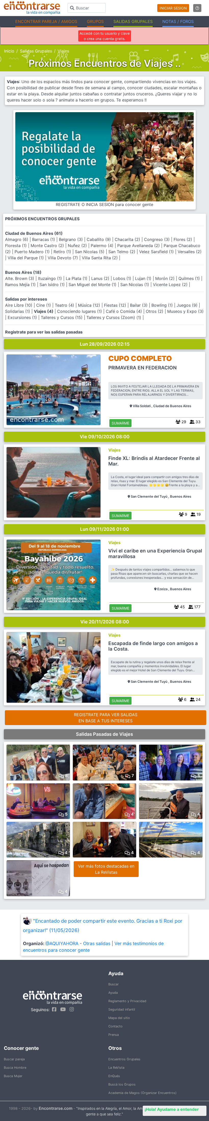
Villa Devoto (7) (63, 257)
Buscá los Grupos (122, 1084)
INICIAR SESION (173, 8)
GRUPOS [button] (95, 21)
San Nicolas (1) (135, 284)
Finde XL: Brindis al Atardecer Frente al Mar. (154, 461)
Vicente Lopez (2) (171, 284)
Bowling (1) (162, 305)
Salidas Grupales (36, 51)
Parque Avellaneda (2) (139, 245)
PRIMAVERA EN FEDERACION (142, 368)
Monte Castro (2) (48, 245)
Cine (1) (44, 305)
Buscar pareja (14, 1059)
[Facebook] (52, 1009)
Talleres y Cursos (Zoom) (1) (114, 317)
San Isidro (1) (53, 284)
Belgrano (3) (71, 239)
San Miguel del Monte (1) (93, 284)
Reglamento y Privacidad (127, 1001)
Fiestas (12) (115, 305)
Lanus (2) (101, 278)
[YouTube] (62, 1009)
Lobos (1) (123, 278)
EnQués (114, 1076)
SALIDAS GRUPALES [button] (133, 21)
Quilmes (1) (189, 278)
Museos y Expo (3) (185, 311)
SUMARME (120, 423)
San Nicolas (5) (90, 251)
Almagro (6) (17, 239)
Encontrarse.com (55, 1108)
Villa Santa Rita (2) (100, 257)
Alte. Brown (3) (20, 278)
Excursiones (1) (23, 317)
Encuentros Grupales (124, 1059)
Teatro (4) (65, 305)
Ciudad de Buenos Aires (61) (34, 233)
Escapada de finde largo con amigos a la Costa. (153, 646)
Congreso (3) (157, 239)
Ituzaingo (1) (50, 278)
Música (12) (89, 305)
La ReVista (116, 1068)
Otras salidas (96, 943)
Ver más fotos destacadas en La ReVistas (106, 869)
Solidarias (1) (18, 311)
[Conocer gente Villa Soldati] (53, 389)
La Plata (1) (77, 278)
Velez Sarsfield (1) (157, 251)
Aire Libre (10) (19, 305)
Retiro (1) (63, 251)
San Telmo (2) (122, 251)
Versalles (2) (190, 251)
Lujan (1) (144, 278)
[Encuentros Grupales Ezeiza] (53, 574)
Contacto (115, 1026)
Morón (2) (165, 278)
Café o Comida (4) (124, 311)
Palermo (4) (103, 245)
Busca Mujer (13, 1076)
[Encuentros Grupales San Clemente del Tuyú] (53, 482)
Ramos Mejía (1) (21, 284)
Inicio (9, 51)
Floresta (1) (16, 245)
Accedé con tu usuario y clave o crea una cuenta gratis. (105, 36)
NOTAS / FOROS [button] (178, 21)
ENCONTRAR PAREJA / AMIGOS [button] (46, 21)
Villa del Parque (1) (26, 257)
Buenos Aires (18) (23, 272)
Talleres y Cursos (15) (62, 317)
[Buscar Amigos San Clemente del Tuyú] (53, 667)
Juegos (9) (188, 305)
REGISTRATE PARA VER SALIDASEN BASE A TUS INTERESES (105, 717)
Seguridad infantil (121, 1009)
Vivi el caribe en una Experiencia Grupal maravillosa (155, 553)
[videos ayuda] (197, 8)
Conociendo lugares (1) (80, 311)
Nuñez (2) (78, 245)
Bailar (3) (139, 305)
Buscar (113, 984)
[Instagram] (70, 1009)
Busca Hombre (15, 1068)
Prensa (113, 1035)
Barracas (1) (44, 239)
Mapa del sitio (119, 1018)
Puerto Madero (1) (33, 251)
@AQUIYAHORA (62, 943)
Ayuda (113, 993)
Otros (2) (155, 311)
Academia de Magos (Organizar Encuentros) (142, 1093)
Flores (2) (183, 239)
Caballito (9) (99, 239)
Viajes (114, 450)
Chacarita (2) (128, 239)
